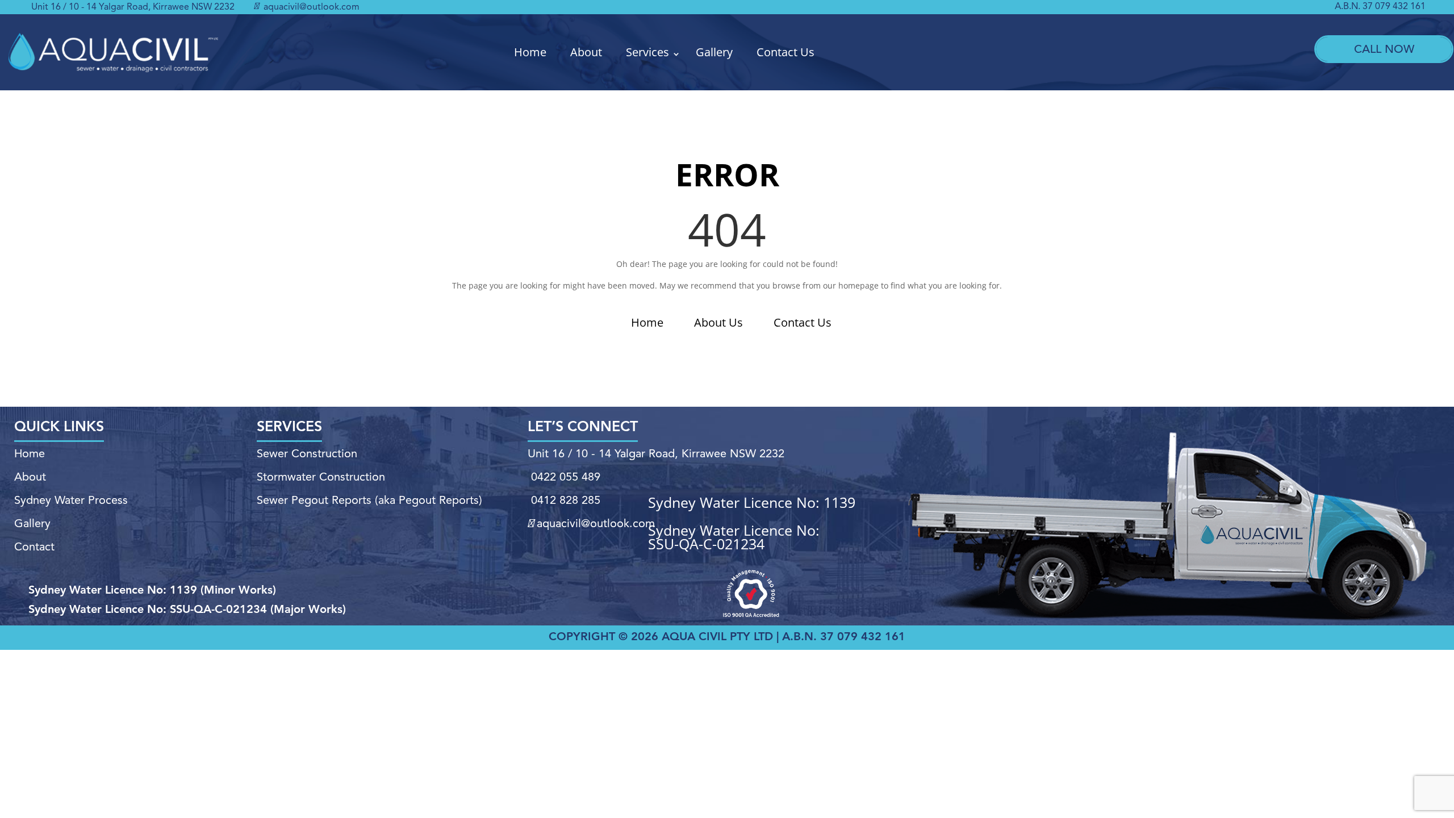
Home (530, 52)
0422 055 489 (565, 477)
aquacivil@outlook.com (310, 7)
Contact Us (785, 52)
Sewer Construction (307, 454)
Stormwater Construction (321, 477)
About (586, 52)
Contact (34, 547)
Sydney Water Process (71, 501)
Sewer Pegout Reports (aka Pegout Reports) (369, 501)
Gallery (714, 52)
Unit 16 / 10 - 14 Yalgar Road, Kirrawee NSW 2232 (133, 7)
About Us (718, 322)
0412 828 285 (565, 501)
